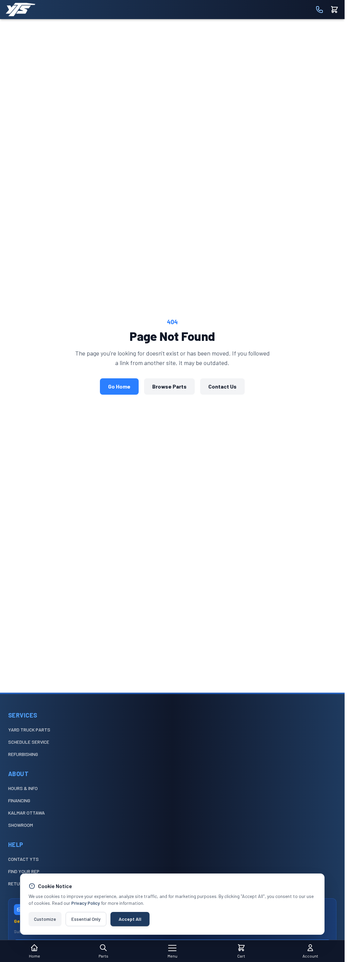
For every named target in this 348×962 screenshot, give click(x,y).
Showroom (20, 825)
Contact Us (222, 386)
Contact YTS (23, 859)
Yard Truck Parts (29, 729)
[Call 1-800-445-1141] (319, 9)
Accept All (130, 919)
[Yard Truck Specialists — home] (20, 9)
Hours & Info (23, 788)
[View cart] (334, 9)
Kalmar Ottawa (26, 813)
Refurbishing (23, 754)
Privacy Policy (85, 903)
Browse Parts (169, 386)
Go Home (119, 386)
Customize (45, 919)
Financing (19, 800)
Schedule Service (28, 742)
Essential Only (86, 919)
